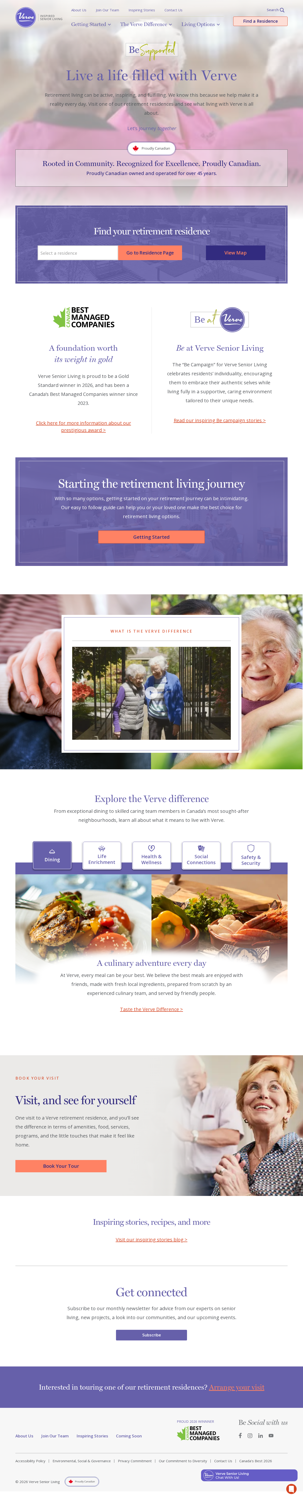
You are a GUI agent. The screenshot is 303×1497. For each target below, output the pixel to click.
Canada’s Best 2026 (255, 1460)
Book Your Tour (61, 1166)
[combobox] (78, 253)
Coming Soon (129, 1436)
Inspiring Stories (142, 10)
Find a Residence (260, 21)
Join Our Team (107, 10)
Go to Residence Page (150, 253)
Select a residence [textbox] (58, 253)
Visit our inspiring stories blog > (151, 1239)
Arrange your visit (236, 1387)
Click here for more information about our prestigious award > (83, 426)
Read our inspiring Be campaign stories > (220, 420)
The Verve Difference (143, 24)
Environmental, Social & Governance (82, 1460)
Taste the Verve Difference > (151, 1009)
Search (273, 9)
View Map (235, 253)
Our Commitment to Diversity (183, 1460)
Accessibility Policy (30, 1460)
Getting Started (88, 24)
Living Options (198, 24)
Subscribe (151, 1335)
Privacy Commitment (135, 1460)
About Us (78, 10)
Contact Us (174, 10)
